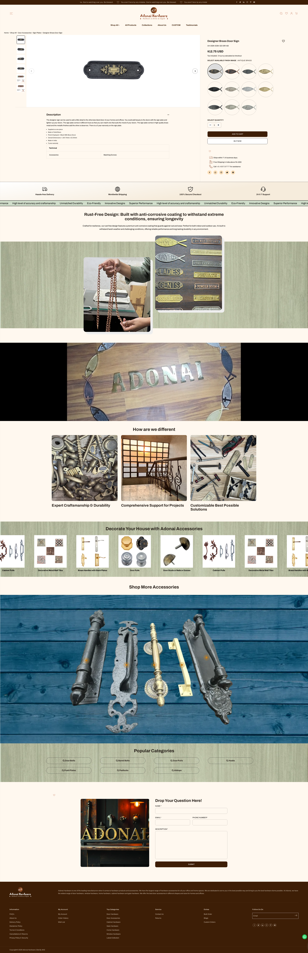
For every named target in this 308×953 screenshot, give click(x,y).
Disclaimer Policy (16, 926)
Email (158, 817)
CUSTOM (176, 25)
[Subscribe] (296, 916)
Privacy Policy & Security (19, 938)
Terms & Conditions (17, 930)
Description (161, 829)
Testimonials (192, 25)
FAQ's (12, 914)
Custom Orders (209, 922)
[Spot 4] (86, 660)
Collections (147, 25)
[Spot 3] (182, 665)
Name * (158, 806)
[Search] (281, 13)
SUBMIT (191, 864)
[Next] (195, 71)
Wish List (61, 922)
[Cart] (296, 13)
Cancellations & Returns (19, 934)
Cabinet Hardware (113, 922)
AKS (43, 950)
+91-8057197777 (223, 167)
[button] (11, 13)
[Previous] (31, 71)
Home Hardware (113, 930)
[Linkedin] (243, 2)
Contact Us (159, 914)
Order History (63, 918)
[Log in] (291, 13)
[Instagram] (247, 2)
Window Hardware (114, 934)
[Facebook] (236, 2)
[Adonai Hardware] (154, 13)
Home (6, 33)
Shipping (221, 56)
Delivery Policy (15, 922)
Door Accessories (24, 33)
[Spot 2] (206, 657)
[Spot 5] (154, 665)
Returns (158, 918)
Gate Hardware (112, 926)
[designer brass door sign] (113, 71)
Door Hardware (112, 914)
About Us (162, 25)
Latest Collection (113, 938)
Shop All (115, 25)
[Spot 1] (126, 665)
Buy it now (237, 141)
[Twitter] (240, 2)
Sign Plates (37, 33)
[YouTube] (254, 2)
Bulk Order (208, 914)
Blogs (206, 918)
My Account (62, 914)
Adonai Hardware (29, 950)
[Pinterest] (250, 2)
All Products (130, 25)
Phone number (199, 817)
